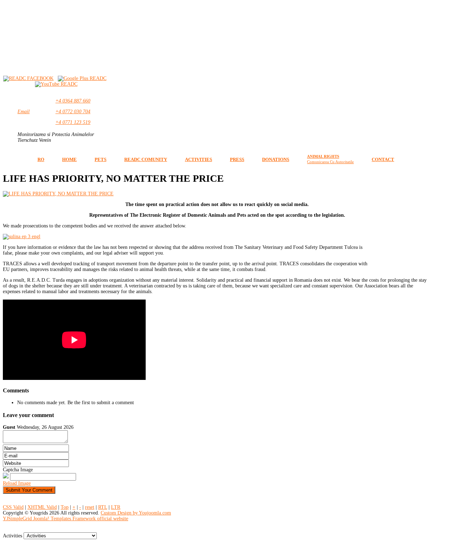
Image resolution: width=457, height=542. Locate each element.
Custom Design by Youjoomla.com (136, 513)
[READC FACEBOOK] (28, 78)
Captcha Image (18, 469)
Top (65, 507)
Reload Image (17, 483)
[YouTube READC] (56, 84)
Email (23, 111)
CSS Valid (13, 507)
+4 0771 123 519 (72, 122)
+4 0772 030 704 (72, 111)
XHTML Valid (42, 507)
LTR (115, 507)
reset (89, 507)
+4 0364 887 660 (72, 101)
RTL (102, 507)
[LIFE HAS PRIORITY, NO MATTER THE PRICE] (58, 193)
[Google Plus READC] (82, 78)
